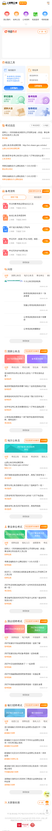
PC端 (9, 826)
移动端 (14, 826)
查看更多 (26, 274)
